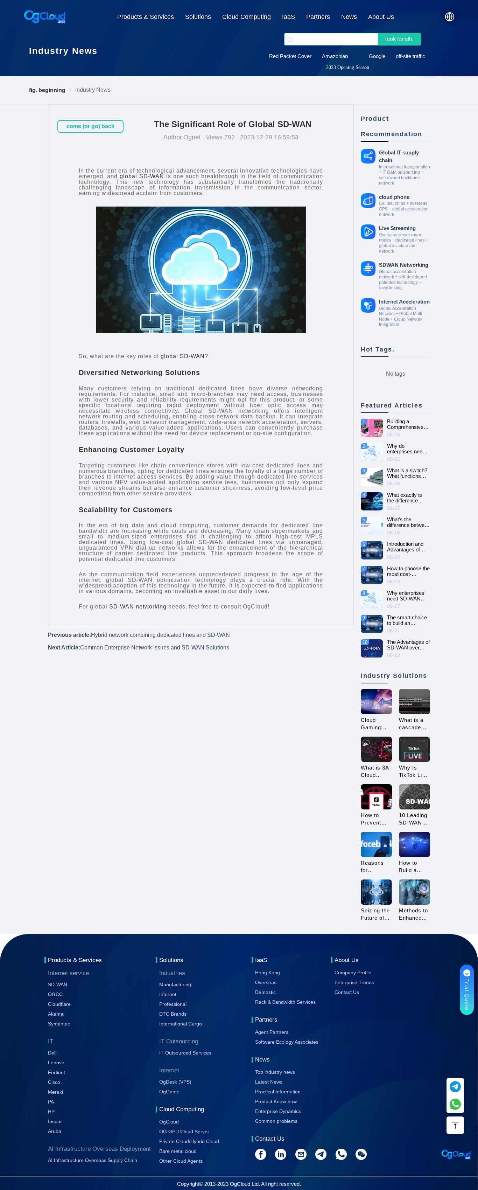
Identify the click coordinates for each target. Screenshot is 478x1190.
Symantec (59, 1024)
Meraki (55, 1092)
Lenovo (56, 1062)
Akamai (56, 1014)
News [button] (349, 16)
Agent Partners (271, 1032)
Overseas (265, 982)
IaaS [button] (288, 16)
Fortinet (56, 1072)
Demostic (265, 992)
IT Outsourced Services (185, 1053)
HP (51, 1111)
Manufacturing (175, 984)
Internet (167, 994)
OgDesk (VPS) (175, 1082)
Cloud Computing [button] (246, 16)
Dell (52, 1053)
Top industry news (275, 1072)
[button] (449, 16)
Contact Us (347, 992)
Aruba (54, 1131)
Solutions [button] (198, 16)
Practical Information (278, 1091)
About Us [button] (381, 16)
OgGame (169, 1091)
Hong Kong (267, 972)
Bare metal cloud (178, 1151)
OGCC (55, 994)
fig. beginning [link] (47, 90)
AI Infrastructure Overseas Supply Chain (92, 1160)
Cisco (54, 1082)
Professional (173, 1004)
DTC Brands (173, 1014)
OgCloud (169, 1122)
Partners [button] (318, 16)
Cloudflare (59, 1004)
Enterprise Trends (354, 982)
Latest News (268, 1082)
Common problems (276, 1121)
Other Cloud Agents (181, 1161)
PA (51, 1102)
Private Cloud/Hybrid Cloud (189, 1141)
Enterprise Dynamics (278, 1111)
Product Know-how (276, 1101)
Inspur (55, 1121)
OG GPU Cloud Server (184, 1131)
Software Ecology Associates (286, 1042)
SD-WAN (57, 984)
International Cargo (180, 1024)
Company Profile (353, 972)
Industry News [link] (93, 90)
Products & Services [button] (145, 16)
